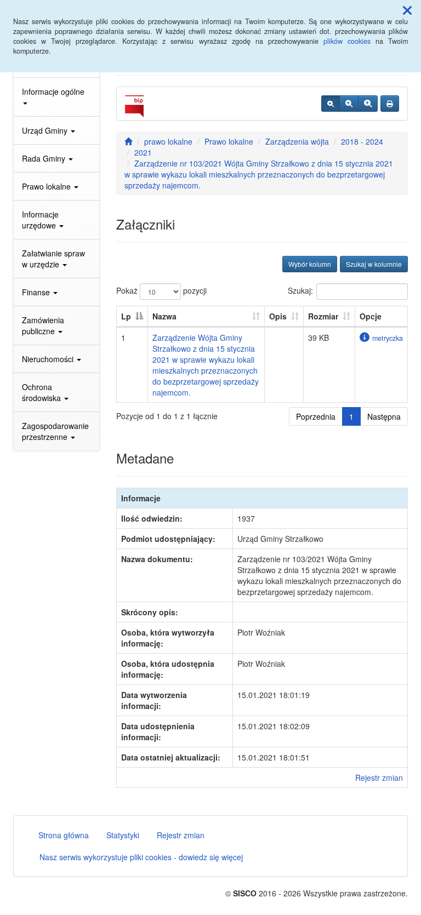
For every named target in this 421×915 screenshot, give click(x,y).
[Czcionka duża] (368, 103)
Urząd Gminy (46, 130)
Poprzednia (315, 416)
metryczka (387, 338)
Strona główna (63, 835)
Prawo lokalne (47, 186)
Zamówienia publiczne (43, 325)
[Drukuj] (389, 103)
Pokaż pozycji (161, 290)
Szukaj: (300, 290)
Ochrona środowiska (42, 392)
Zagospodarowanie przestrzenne (55, 431)
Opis (278, 316)
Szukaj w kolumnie (374, 263)
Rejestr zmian (379, 777)
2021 (143, 152)
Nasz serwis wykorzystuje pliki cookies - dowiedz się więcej (141, 856)
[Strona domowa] (128, 141)
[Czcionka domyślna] (330, 103)
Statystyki (122, 835)
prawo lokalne (168, 141)
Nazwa (164, 316)
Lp (126, 316)
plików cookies (347, 41)
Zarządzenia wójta (297, 141)
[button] (407, 10)
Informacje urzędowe (40, 220)
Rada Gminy (44, 158)
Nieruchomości (49, 358)
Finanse (37, 292)
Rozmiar (323, 316)
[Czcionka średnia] (349, 103)
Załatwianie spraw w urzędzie (53, 259)
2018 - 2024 (362, 141)
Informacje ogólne (53, 91)
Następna (384, 416)
